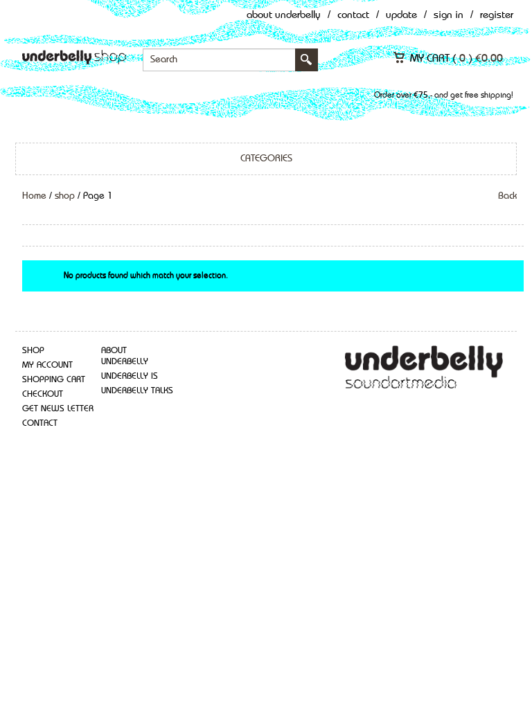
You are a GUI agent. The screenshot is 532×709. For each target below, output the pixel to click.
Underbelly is (129, 376)
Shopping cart (53, 379)
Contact (353, 15)
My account (47, 365)
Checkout (42, 394)
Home (34, 196)
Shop (33, 350)
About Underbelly (284, 15)
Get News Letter (58, 408)
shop (65, 196)
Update (401, 15)
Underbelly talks (137, 390)
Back (507, 196)
